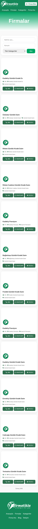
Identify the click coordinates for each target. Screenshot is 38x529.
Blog (19, 518)
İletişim (26, 518)
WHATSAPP (19, 88)
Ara (31, 51)
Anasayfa (5, 10)
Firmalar (14, 10)
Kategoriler (22, 10)
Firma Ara (31, 10)
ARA (9, 88)
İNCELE (31, 88)
